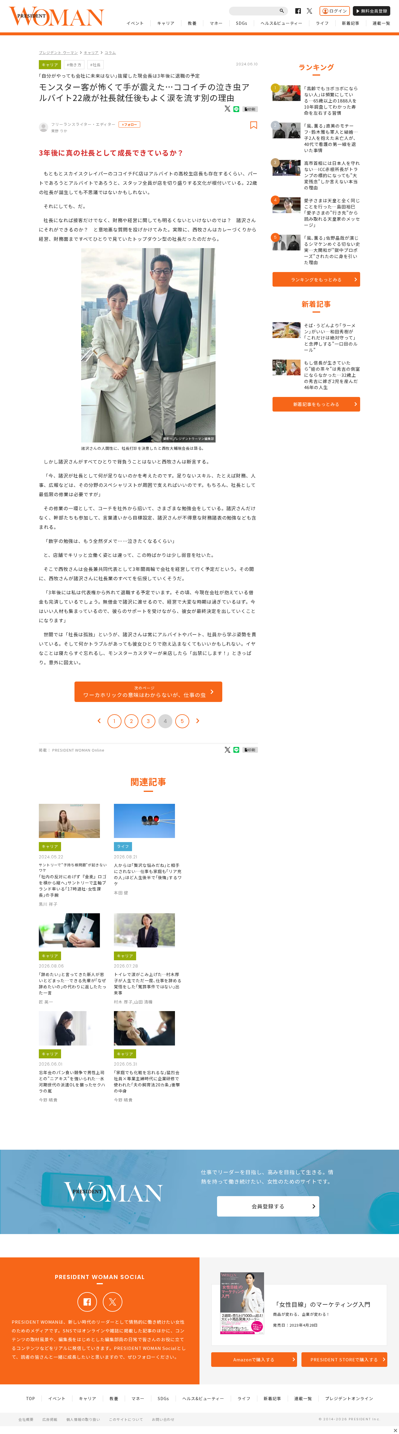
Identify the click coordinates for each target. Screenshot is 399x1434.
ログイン (338, 11)
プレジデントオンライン (349, 1398)
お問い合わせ (163, 1419)
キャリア (166, 23)
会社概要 (26, 1419)
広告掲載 (50, 1419)
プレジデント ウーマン (58, 52)
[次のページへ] (198, 721)
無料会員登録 (374, 11)
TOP (30, 1398)
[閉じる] (395, 1430)
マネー (216, 23)
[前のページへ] (99, 721)
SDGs (241, 23)
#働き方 (74, 64)
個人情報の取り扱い (83, 1419)
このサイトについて (126, 1419)
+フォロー (129, 124)
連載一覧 (381, 23)
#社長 (95, 64)
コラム (110, 52)
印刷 (252, 109)
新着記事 (351, 23)
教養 (192, 23)
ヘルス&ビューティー (282, 23)
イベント (135, 23)
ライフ (322, 23)
